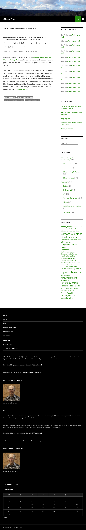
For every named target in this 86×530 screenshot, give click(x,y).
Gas (75, 261)
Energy (74, 256)
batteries (72, 229)
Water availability (32, 100)
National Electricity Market (71, 269)
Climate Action (68, 164)
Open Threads (71, 272)
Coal (63, 242)
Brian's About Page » (11, 403)
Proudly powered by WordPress (12, 527)
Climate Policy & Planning (72, 172)
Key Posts (6, 336)
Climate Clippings (71, 233)
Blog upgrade (65, 119)
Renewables (65, 280)
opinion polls (65, 275)
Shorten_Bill (76, 286)
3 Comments (32, 51)
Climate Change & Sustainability (15, 37)
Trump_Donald (67, 293)
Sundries (37, 39)
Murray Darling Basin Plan (14, 100)
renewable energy (69, 277)
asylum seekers (65, 229)
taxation (75, 288)
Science (65, 202)
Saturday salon (69, 282)
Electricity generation (67, 252)
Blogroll (6, 340)
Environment (33, 37)
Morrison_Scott (71, 267)
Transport (68, 168)
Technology (67, 212)
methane (63, 267)
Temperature (67, 290)
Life (64, 194)
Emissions (73, 254)
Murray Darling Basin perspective (24, 45)
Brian (22, 51)
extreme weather (68, 258)
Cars (76, 229)
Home (5, 315)
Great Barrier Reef (66, 263)
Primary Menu (83, 19)
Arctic (80, 227)
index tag (38, 372)
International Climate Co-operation (70, 264)
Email (39, 365)
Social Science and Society (23, 39)
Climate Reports (65, 239)
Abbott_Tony (66, 227)
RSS (33, 365)
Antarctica (74, 227)
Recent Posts (8, 332)
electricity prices (65, 254)
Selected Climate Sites (11, 348)
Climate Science (68, 178)
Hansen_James (76, 262)
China (80, 229)
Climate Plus (9, 19)
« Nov (6, 517)
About (5, 319)
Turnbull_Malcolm (68, 295)
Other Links (7, 344)
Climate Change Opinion (70, 231)
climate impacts (69, 237)
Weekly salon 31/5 (73, 41)
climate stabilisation (75, 239)
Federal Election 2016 (67, 260)
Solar (62, 288)
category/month (27, 372)
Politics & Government (70, 198)
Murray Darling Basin (25, 97)
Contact (6, 323)
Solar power (68, 288)
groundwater (10, 97)
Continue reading (22, 89)
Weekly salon (67, 298)
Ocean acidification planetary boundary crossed (71, 108)
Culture (65, 186)
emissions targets (66, 256)
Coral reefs (68, 242)
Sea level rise (66, 286)
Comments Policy (9, 327)
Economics (65, 249)
